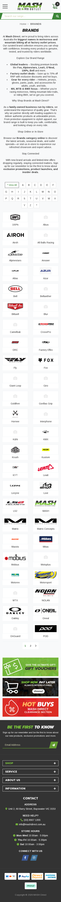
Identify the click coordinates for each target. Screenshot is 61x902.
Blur (46, 314)
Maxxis (15, 546)
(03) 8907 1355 (32, 820)
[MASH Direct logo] (30, 6)
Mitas (46, 546)
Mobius (15, 564)
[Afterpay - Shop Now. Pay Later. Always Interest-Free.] (30, 687)
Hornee (15, 421)
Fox (46, 367)
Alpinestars (15, 260)
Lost (46, 493)
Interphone (46, 421)
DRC (15, 350)
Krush (15, 457)
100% (15, 224)
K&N (15, 439)
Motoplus (46, 564)
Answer (46, 260)
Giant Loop (15, 385)
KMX (45, 439)
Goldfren (15, 403)
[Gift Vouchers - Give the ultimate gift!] (30, 667)
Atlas (15, 278)
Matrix (15, 528)
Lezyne (15, 493)
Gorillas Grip (46, 403)
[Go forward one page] (36, 645)
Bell (15, 296)
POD (45, 636)
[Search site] (57, 16)
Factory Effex (46, 350)
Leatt (45, 475)
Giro (46, 385)
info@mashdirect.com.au (32, 824)
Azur (45, 278)
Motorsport (46, 582)
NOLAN (46, 600)
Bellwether (45, 296)
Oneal (46, 618)
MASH (46, 511)
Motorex (15, 582)
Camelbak (15, 332)
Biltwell (15, 314)
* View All (12, 185)
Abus (46, 224)
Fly (15, 367)
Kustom (46, 457)
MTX (15, 600)
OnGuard (15, 636)
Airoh (15, 242)
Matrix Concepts (46, 528)
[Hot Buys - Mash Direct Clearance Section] (30, 707)
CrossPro (46, 332)
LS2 (15, 511)
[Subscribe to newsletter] (53, 745)
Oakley (15, 618)
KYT (15, 475)
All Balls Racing (45, 242)
